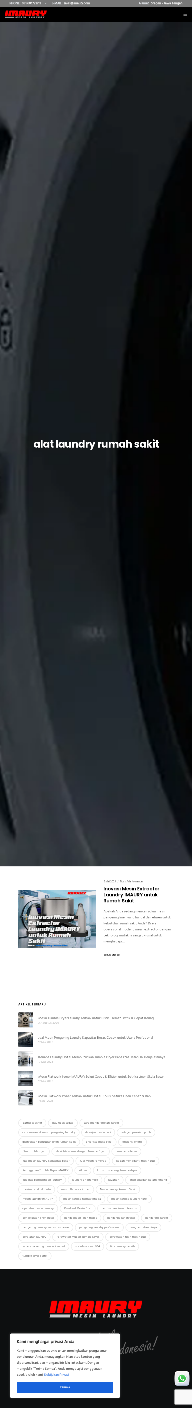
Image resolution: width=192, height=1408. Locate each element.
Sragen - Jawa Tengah (166, 3)
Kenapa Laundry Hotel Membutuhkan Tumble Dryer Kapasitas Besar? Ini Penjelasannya (101, 1057)
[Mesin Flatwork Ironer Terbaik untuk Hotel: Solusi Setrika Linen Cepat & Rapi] (25, 1097)
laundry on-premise (85, 1179)
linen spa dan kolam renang (148, 1179)
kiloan (83, 1170)
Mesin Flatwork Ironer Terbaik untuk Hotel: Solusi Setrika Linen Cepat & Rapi (95, 1096)
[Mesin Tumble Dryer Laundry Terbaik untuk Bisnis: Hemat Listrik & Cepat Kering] (25, 1019)
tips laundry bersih (122, 1246)
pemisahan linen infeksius (119, 1208)
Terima (65, 1387)
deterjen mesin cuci (98, 1132)
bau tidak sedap (63, 1122)
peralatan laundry (34, 1236)
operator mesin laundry (38, 1208)
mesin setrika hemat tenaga (82, 1198)
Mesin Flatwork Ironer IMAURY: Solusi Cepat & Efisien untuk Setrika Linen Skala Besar (101, 1076)
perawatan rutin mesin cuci (128, 1236)
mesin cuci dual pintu (36, 1189)
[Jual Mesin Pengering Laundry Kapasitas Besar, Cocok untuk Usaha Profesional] (25, 1039)
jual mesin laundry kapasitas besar (46, 1160)
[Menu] (183, 14)
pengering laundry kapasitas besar (45, 1227)
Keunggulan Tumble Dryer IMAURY (45, 1170)
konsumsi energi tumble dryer (117, 1170)
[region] (65, 1365)
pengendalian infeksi (121, 1217)
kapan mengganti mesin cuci (135, 1160)
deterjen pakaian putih (136, 1132)
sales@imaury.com (77, 3)
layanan (113, 1179)
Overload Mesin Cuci (77, 1208)
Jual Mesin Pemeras (93, 1160)
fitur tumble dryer (34, 1151)
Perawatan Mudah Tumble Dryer (77, 1236)
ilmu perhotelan (126, 1151)
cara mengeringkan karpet (101, 1122)
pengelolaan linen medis (80, 1217)
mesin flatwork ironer (75, 1189)
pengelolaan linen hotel (38, 1217)
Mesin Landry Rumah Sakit (118, 1189)
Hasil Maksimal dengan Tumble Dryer (81, 1151)
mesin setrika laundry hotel (129, 1198)
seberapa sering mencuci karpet (43, 1246)
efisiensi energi (132, 1141)
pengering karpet (156, 1217)
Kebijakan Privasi (56, 1374)
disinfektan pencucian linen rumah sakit (49, 1141)
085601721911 (31, 3)
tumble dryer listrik (34, 1255)
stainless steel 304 (87, 1246)
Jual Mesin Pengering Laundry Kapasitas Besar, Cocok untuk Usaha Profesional (95, 1037)
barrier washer (32, 1122)
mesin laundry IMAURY (37, 1198)
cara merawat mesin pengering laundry (48, 1132)
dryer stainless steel (99, 1141)
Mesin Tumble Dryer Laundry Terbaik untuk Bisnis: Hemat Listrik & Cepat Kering (96, 1018)
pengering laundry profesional (99, 1227)
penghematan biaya (143, 1227)
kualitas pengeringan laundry (42, 1179)
